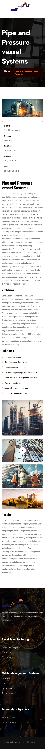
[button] (20, 15)
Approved (8, 140)
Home (7, 70)
